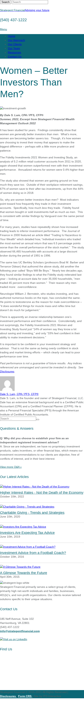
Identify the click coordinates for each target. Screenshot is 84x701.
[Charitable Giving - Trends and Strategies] (42, 507)
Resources (14, 52)
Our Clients (15, 44)
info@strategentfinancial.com (20, 631)
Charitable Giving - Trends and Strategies (32, 513)
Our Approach (16, 40)
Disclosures (7, 371)
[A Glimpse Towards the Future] (42, 567)
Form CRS (25, 696)
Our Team (14, 48)
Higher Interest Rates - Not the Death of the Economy (41, 493)
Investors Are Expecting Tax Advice (27, 533)
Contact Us (14, 56)
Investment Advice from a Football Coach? (33, 553)
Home (11, 36)
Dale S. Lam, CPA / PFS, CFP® (19, 394)
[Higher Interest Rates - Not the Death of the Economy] (42, 487)
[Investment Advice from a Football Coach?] (42, 547)
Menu (3, 29)
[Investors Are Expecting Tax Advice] (42, 527)
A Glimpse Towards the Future (23, 573)
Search (6, 2)
